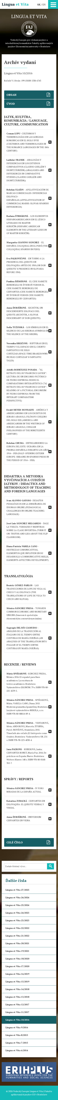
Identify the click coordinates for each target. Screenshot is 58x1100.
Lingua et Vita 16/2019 (17, 973)
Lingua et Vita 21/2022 (17, 935)
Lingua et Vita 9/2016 (17, 1027)
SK (39, 4)
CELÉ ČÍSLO (14, 842)
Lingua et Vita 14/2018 (17, 989)
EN (44, 4)
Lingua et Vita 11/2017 (17, 1012)
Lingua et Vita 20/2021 (17, 943)
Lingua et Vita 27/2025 (17, 889)
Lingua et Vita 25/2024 (17, 905)
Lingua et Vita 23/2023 (17, 920)
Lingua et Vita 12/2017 (17, 1004)
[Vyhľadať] (50, 866)
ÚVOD (10, 103)
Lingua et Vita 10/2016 (17, 1019)
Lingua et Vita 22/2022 (17, 928)
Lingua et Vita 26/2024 (17, 897)
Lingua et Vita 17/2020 (17, 966)
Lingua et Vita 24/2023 (17, 912)
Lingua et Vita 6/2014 (17, 1050)
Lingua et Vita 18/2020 (17, 958)
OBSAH (11, 95)
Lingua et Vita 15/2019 (17, 981)
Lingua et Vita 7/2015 (17, 1042)
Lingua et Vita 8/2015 (17, 1035)
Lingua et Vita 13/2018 (17, 996)
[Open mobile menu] (53, 4)
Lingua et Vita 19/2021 (17, 950)
